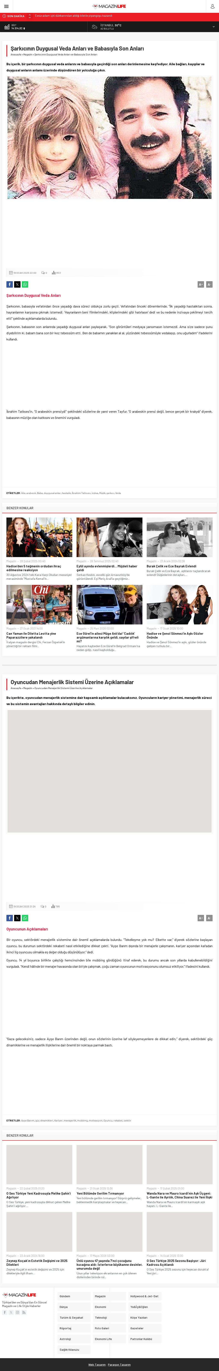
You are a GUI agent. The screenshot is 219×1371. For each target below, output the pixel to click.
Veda (118, 492)
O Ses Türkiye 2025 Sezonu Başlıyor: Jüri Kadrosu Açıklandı (176, 1262)
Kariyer (58, 1120)
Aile (23, 492)
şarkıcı (110, 492)
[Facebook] (4, 1312)
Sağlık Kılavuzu (69, 1349)
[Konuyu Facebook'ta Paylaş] (9, 284)
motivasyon (95, 1120)
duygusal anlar (52, 492)
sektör (127, 1120)
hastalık (66, 492)
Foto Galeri (102, 1328)
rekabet (118, 1120)
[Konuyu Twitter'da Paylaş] (17, 284)
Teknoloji (101, 1317)
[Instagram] (17, 1312)
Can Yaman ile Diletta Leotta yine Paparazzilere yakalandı (31, 635)
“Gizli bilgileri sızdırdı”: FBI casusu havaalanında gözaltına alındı (75, 16)
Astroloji (65, 1339)
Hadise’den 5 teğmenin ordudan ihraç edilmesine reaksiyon (33, 568)
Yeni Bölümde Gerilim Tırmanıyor (100, 1193)
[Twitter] (11, 1312)
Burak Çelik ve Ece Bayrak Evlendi (171, 566)
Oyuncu (108, 1120)
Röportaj (65, 1328)
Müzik (102, 492)
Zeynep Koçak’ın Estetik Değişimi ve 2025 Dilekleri (36, 1262)
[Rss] (24, 1312)
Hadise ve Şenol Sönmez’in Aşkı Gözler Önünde (175, 635)
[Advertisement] (109, 234)
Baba (40, 492)
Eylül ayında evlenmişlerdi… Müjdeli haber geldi (107, 568)
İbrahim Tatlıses (81, 492)
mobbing (82, 1120)
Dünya (64, 1307)
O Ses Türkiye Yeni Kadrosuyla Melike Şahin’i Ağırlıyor (38, 1195)
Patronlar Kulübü (141, 1339)
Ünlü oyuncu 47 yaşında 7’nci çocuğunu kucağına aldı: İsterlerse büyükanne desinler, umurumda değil (109, 1264)
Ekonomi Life (103, 1339)
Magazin (27, 54)
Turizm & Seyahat (71, 1317)
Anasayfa (16, 54)
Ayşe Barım (27, 1120)
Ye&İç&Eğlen (139, 1307)
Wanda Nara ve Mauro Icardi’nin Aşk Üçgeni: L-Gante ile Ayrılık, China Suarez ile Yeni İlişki (179, 1195)
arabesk (31, 492)
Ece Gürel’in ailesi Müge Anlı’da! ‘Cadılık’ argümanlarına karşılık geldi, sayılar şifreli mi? (108, 637)
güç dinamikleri (44, 1120)
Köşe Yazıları (138, 1317)
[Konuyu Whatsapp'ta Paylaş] (25, 284)
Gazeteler (137, 1328)
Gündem (65, 1296)
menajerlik (70, 1120)
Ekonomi (100, 1307)
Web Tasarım (97, 1364)
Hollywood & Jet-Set (144, 1296)
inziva (95, 492)
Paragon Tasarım (119, 1364)
